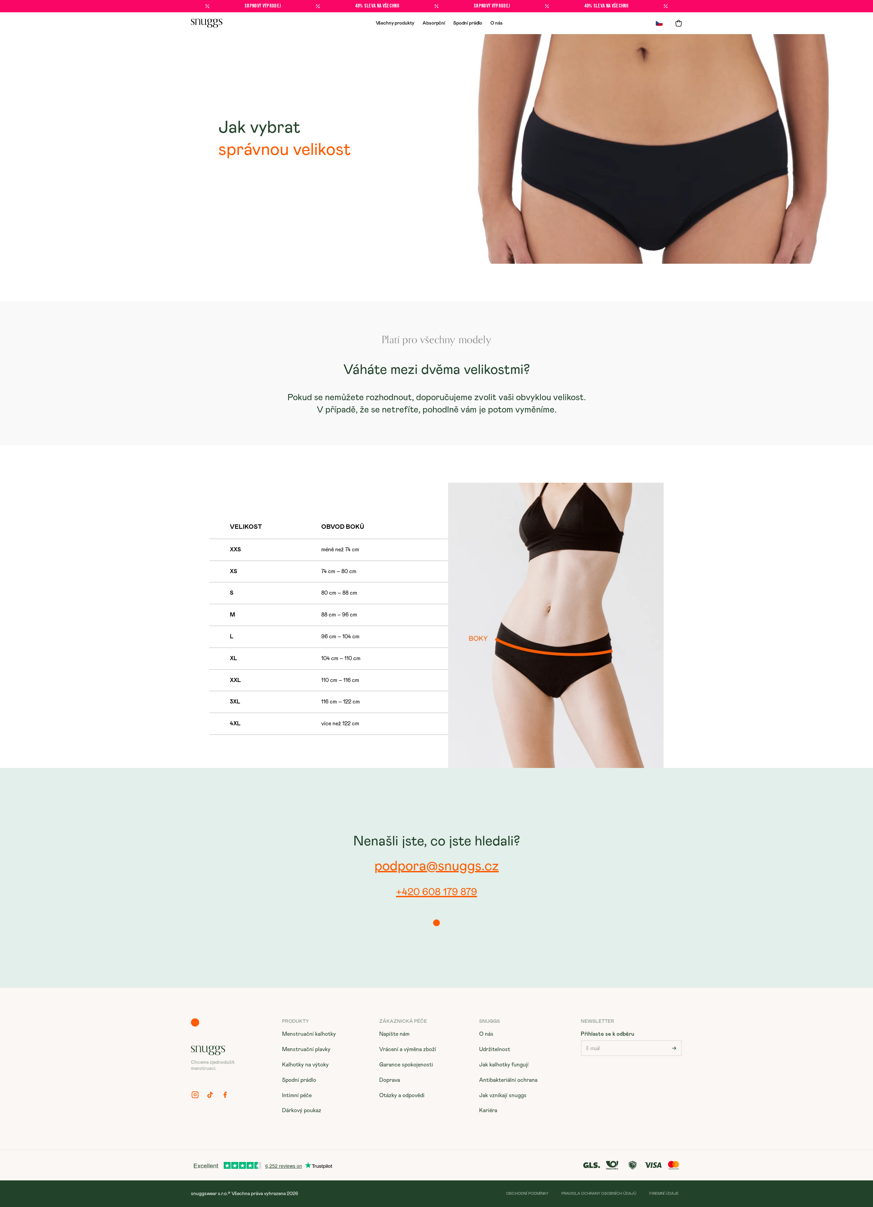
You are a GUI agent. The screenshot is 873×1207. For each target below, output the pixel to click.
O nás (496, 23)
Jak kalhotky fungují (504, 1064)
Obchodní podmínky (527, 1193)
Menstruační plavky (306, 1049)
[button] (678, 23)
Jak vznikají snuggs (503, 1095)
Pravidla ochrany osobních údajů (598, 1193)
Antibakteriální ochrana (508, 1080)
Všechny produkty (395, 23)
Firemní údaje (664, 1193)
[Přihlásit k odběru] (674, 1048)
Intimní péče (297, 1095)
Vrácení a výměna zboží (407, 1049)
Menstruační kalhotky (309, 1034)
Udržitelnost (494, 1049)
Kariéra (488, 1110)
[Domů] (206, 23)
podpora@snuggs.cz (436, 866)
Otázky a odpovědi (402, 1095)
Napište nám (394, 1034)
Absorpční (434, 23)
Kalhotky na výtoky (305, 1064)
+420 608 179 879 (436, 892)
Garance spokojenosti (406, 1064)
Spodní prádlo (467, 23)
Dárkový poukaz (301, 1110)
